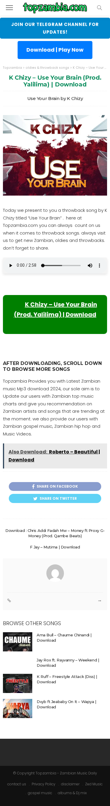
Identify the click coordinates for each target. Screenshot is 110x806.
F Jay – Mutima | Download (55, 547)
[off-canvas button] (9, 7)
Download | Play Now (55, 49)
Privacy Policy (43, 784)
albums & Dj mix (72, 792)
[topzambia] (55, 7)
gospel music (40, 792)
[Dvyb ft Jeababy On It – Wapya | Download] (17, 708)
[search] (99, 7)
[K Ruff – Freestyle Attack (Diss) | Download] (17, 683)
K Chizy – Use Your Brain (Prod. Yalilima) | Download (55, 309)
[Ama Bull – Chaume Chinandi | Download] (17, 641)
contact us (16, 784)
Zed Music (94, 784)
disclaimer (70, 784)
